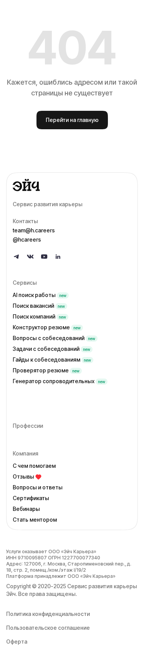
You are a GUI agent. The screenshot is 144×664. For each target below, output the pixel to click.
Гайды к (52, 359)
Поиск (39, 305)
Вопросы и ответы (38, 487)
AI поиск (39, 295)
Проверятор (46, 370)
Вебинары (26, 509)
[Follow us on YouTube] (44, 256)
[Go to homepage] (72, 185)
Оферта (16, 641)
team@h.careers (34, 230)
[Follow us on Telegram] (16, 256)
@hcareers (27, 239)
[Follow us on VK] (30, 256)
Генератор (59, 381)
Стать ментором (35, 519)
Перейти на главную (72, 120)
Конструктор (47, 327)
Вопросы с (54, 338)
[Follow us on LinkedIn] (58, 256)
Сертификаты (31, 498)
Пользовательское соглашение (48, 627)
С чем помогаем (34, 465)
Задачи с (51, 348)
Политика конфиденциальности (48, 614)
